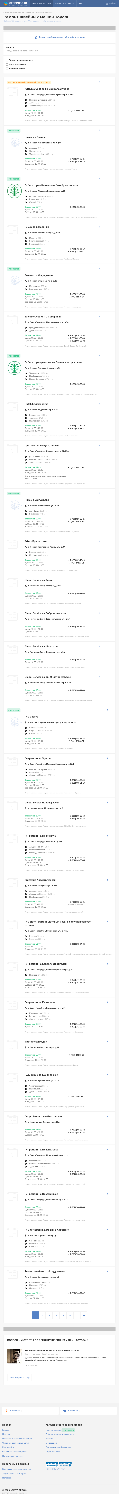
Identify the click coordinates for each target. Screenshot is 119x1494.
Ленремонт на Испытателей (42, 1149)
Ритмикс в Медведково (39, 275)
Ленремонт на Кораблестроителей (46, 964)
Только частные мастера (21, 60)
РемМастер (31, 716)
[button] (80, 3)
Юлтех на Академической (40, 880)
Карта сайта (8, 1447)
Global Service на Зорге (39, 580)
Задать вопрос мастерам (14, 1473)
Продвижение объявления (58, 1447)
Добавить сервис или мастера (60, 1434)
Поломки (6, 1478)
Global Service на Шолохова (41, 646)
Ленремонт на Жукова (38, 758)
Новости (6, 1434)
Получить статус (53, 1430)
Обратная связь (53, 1451)
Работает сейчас (17, 69)
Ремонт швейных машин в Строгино (47, 1230)
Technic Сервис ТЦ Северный (43, 316)
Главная (6, 1430)
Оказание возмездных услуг (15, 1443)
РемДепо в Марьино (37, 227)
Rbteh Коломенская (36, 404)
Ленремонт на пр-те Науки (41, 836)
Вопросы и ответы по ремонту (16, 1469)
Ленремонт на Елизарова (40, 1002)
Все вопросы (17, 1377)
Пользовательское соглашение (17, 1438)
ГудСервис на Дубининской (41, 1075)
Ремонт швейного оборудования (45, 1271)
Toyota (28, 12)
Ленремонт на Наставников (41, 1194)
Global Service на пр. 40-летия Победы (48, 677)
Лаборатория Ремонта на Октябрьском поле (52, 185)
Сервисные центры (12, 12)
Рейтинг (49, 1438)
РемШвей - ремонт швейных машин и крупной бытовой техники (58, 923)
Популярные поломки (12, 1456)
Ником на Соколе (35, 137)
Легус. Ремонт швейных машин (44, 1116)
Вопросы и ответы (64, 3)
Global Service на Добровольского (45, 613)
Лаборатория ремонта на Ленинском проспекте (53, 362)
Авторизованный (17, 64)
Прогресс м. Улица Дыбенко (42, 445)
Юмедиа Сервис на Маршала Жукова (47, 89)
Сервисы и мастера (41, 3)
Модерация (51, 1443)
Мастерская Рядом (36, 1041)
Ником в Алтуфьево (37, 500)
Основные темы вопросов (14, 1451)
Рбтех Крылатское (36, 541)
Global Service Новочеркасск (42, 802)
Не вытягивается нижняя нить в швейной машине (52, 1350)
